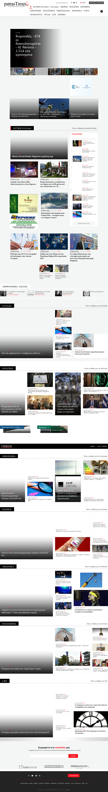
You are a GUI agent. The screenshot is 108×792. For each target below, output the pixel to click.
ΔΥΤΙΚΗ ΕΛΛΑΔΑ (41, 7)
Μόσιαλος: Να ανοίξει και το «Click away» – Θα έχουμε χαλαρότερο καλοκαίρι (88, 175)
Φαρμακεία (43, 427)
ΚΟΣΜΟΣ (36, 783)
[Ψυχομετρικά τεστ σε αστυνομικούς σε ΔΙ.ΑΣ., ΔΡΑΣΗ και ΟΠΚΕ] (77, 207)
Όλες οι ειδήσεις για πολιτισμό (97, 623)
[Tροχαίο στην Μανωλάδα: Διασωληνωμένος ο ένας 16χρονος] (24, 169)
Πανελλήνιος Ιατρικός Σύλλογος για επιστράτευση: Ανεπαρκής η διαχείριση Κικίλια (38, 391)
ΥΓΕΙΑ (86, 11)
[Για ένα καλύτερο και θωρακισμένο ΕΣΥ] (58, 293)
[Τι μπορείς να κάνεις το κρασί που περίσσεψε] (77, 184)
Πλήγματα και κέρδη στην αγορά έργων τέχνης (83, 115)
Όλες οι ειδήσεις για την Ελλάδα (96, 306)
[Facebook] (72, 3)
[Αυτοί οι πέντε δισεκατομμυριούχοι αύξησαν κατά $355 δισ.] (24, 108)
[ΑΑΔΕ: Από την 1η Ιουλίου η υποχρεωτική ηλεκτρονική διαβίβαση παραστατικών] (68, 481)
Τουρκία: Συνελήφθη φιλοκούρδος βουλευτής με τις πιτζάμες (40, 413)
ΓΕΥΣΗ (47, 15)
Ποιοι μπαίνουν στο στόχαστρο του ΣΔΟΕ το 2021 (89, 213)
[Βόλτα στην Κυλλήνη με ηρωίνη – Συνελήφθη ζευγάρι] (46, 268)
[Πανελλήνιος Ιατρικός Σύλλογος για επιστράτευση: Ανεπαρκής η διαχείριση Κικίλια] (40, 380)
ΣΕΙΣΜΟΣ (101, 2)
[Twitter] (74, 3)
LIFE (54, 15)
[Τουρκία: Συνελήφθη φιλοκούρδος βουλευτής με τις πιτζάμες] (40, 402)
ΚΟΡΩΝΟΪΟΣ (92, 2)
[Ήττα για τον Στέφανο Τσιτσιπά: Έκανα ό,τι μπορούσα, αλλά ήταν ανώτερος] (63, 574)
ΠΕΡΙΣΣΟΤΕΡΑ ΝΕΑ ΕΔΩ (84, 223)
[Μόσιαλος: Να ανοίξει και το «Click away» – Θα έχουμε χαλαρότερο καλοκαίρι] (77, 176)
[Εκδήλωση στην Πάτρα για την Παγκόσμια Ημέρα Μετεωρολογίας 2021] (54, 241)
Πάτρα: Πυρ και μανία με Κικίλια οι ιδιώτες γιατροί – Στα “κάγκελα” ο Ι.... (95, 390)
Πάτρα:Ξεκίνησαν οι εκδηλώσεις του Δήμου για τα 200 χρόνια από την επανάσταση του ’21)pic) (72, 669)
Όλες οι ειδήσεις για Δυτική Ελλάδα (84, 128)
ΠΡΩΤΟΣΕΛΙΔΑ (63, 11)
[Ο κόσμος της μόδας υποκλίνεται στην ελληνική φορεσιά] (77, 143)
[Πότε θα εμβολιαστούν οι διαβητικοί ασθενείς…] (77, 191)
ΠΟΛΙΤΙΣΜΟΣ (49, 11)
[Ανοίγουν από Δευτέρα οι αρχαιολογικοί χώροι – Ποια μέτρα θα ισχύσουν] (72, 634)
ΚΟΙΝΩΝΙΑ (85, 7)
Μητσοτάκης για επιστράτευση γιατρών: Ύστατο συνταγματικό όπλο (94, 412)
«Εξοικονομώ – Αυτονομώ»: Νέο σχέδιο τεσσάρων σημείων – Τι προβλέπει (94, 478)
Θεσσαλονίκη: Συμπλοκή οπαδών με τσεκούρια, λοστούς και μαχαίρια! (63, 598)
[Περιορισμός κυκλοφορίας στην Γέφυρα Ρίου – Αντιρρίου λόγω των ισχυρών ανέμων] (54, 201)
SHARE (20, 153)
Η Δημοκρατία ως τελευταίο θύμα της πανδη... (42, 292)
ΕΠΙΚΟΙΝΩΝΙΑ (73, 775)
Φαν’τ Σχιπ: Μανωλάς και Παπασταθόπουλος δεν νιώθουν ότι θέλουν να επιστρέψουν (63, 614)
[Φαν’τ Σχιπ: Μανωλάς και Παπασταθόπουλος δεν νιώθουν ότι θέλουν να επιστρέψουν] (63, 605)
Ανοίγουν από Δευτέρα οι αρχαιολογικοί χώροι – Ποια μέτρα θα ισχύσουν (72, 646)
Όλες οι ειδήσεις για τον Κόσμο (96, 509)
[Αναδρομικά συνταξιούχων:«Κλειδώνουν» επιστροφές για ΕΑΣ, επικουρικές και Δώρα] (63, 346)
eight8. (68, 789)
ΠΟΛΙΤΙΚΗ (74, 7)
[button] (102, 12)
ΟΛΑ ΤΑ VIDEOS (102, 446)
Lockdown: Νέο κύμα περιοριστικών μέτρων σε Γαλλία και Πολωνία (100, 557)
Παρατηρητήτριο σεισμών (11, 427)
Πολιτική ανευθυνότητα (97, 291)
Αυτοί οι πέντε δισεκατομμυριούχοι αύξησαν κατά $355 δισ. (23, 115)
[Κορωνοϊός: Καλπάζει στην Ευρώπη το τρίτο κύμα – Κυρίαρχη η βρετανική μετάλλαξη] (54, 108)
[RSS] (76, 3)
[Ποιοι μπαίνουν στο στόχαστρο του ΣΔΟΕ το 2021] (77, 214)
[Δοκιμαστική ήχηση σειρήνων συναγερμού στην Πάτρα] (61, 268)
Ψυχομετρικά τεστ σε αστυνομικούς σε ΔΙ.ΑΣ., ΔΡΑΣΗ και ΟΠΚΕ (88, 206)
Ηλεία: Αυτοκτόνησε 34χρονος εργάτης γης (32, 156)
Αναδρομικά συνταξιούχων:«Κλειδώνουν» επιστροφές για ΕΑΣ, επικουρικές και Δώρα (63, 355)
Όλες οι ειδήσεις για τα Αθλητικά (96, 566)
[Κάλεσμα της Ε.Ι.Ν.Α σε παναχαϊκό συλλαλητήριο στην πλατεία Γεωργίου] (24, 241)
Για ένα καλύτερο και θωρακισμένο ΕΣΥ (68, 292)
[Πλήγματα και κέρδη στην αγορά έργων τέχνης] (83, 108)
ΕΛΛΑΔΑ (55, 7)
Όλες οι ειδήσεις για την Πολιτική (96, 368)
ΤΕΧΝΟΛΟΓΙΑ (36, 15)
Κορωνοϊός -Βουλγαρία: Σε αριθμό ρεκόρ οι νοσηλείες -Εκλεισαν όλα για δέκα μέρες (99, 525)
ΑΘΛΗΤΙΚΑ (77, 11)
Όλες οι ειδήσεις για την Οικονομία (95, 456)
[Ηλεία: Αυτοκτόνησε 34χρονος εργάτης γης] (39, 146)
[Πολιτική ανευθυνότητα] (86, 293)
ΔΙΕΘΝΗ (64, 7)
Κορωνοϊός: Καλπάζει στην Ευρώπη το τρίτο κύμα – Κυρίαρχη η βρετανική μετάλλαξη (53, 114)
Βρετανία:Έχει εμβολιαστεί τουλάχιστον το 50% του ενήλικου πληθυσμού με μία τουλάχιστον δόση (72, 555)
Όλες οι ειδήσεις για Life (99, 681)
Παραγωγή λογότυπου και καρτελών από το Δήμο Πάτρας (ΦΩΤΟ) (100, 655)
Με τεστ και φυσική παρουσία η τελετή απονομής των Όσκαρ (100, 639)
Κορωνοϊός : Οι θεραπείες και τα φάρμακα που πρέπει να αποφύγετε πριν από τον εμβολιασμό (89, 198)
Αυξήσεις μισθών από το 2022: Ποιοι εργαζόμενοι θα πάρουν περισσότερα (94, 500)
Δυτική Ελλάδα (15, 179)
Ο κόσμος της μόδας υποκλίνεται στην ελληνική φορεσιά (88, 143)
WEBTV (93, 446)
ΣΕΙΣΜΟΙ (62, 15)
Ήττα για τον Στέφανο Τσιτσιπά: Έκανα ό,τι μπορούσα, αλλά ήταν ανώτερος (63, 582)
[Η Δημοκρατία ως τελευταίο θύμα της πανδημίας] (30, 293)
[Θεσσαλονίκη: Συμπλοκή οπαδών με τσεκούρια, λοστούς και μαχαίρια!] (63, 590)
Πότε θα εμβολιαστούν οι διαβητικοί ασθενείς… (88, 189)
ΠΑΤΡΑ (97, 2)
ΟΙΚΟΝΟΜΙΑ (35, 11)
